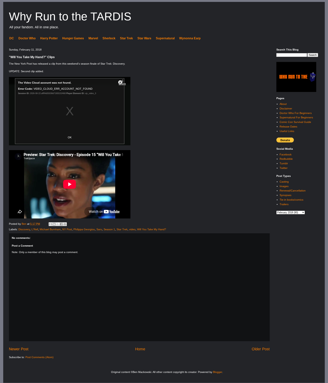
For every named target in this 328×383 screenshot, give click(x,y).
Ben (24, 223)
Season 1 (109, 229)
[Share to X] (58, 224)
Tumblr (284, 163)
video (132, 229)
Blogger (217, 372)
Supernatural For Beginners (296, 117)
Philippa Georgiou (84, 229)
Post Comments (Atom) (39, 357)
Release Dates (288, 126)
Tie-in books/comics (291, 199)
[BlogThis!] (54, 224)
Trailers (284, 204)
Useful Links (287, 131)
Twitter (284, 167)
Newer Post (18, 349)
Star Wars (144, 38)
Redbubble (286, 158)
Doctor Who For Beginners (296, 113)
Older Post (261, 349)
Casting (284, 181)
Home (140, 349)
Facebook (286, 154)
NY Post (67, 229)
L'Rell (35, 229)
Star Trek (126, 38)
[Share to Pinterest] (65, 224)
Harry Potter (49, 38)
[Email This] (50, 224)
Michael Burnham (50, 229)
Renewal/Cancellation (293, 190)
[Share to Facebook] (61, 224)
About (283, 103)
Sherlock (108, 38)
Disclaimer (286, 108)
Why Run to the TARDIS (70, 16)
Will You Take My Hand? (151, 229)
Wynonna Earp (190, 38)
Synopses (285, 195)
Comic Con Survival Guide (295, 121)
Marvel (93, 38)
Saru (99, 229)
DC (11, 38)
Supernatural (165, 38)
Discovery (24, 229)
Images (284, 186)
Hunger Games (73, 38)
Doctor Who (27, 38)
